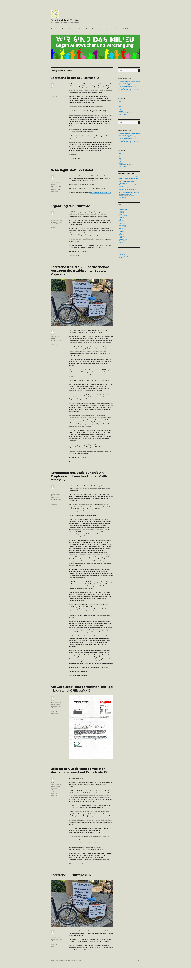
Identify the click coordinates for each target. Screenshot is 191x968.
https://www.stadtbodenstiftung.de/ (100, 192)
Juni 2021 (121, 211)
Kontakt (125, 29)
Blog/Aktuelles (55, 29)
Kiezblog (58, 494)
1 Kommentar (54, 96)
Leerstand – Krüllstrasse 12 (71, 875)
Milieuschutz (73, 29)
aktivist (52, 87)
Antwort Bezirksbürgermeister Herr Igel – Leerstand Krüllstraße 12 (82, 688)
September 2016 (123, 239)
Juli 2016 (121, 242)
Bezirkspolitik (106, 29)
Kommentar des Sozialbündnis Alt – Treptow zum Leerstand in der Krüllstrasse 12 (79, 476)
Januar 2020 (122, 223)
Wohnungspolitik (55, 497)
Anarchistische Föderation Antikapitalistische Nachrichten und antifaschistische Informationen (128, 189)
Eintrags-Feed (122, 254)
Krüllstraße (53, 94)
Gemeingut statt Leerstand (72, 170)
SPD (57, 187)
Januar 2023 (122, 208)
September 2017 (123, 233)
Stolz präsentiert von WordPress (73, 960)
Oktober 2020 (122, 217)
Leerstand (58, 186)
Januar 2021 (122, 214)
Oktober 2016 (122, 237)
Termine (81, 29)
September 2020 (123, 219)
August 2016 (122, 240)
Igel (52, 222)
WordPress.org (122, 257)
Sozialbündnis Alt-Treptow (65, 20)
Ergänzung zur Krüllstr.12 (70, 206)
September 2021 (123, 209)
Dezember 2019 (123, 225)
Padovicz (58, 94)
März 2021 (121, 212)
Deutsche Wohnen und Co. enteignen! (128, 86)
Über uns (64, 29)
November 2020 (123, 215)
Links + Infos (117, 29)
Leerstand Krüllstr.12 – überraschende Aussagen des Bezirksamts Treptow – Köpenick (80, 270)
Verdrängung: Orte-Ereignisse (126, 112)
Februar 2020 (122, 222)
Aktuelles (53, 92)
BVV (120, 103)
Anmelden (121, 253)
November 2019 (123, 226)
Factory (121, 105)
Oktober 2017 (122, 231)
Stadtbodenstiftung (55, 189)
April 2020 (121, 220)
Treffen (121, 111)
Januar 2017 (122, 236)
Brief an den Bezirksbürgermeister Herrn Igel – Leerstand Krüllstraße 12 (79, 770)
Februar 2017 (122, 234)
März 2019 (121, 228)
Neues (58, 495)
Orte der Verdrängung (93, 29)
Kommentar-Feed (123, 256)
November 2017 (122, 230)
